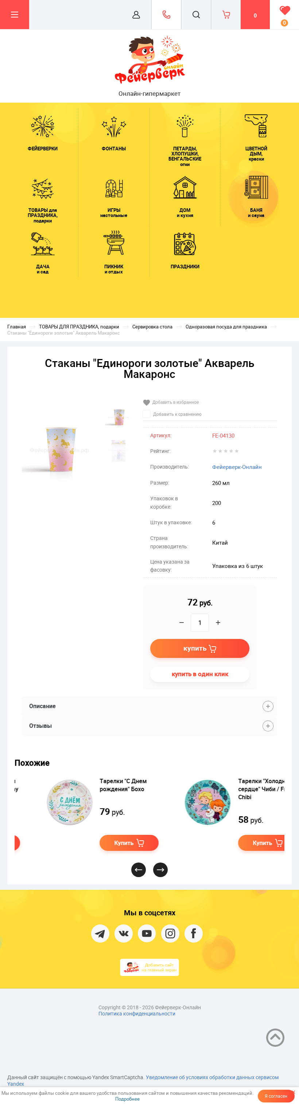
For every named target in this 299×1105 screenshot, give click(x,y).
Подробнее (127, 1099)
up (275, 1038)
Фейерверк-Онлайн (237, 466)
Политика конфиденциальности (136, 1013)
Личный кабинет (136, 14)
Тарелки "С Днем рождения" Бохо (97, 785)
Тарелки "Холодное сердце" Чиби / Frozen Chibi (243, 789)
